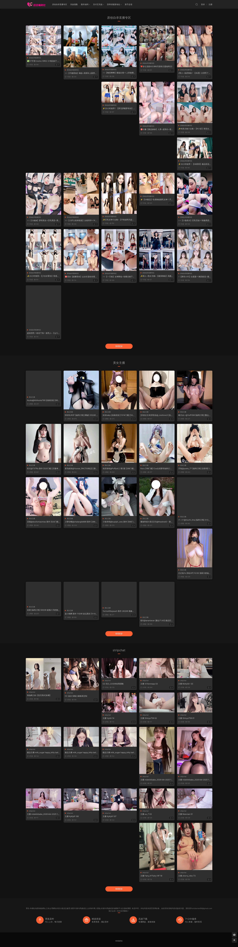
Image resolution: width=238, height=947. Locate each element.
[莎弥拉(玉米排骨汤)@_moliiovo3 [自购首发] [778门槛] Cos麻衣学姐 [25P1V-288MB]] (157, 390)
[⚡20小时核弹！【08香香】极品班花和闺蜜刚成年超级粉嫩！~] (194, 147)
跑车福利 (84, 4)
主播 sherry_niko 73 (187, 876)
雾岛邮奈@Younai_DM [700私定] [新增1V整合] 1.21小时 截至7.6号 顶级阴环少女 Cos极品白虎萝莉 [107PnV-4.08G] (81, 468)
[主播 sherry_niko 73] (194, 846)
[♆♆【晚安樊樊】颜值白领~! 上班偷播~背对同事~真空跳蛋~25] (119, 46)
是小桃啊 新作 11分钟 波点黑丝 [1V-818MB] (81, 614)
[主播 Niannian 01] (194, 798)
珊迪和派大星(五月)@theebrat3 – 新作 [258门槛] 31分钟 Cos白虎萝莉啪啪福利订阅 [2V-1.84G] (156, 522)
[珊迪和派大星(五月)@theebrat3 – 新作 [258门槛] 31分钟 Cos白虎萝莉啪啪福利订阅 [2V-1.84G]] (157, 496)
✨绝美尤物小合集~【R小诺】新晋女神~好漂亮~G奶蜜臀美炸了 (194, 129)
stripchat (32, 692)
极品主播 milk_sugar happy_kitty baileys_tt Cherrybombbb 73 (43, 752)
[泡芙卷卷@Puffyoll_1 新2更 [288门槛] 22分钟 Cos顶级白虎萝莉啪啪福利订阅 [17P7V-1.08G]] (119, 443)
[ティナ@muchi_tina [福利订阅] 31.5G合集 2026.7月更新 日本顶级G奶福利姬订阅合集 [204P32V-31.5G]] (194, 495)
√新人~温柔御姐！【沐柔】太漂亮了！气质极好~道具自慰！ (194, 73)
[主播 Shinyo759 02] (157, 702)
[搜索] (196, 4)
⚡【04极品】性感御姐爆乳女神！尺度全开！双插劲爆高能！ (156, 199)
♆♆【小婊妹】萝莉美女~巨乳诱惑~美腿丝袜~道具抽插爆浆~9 (42, 220)
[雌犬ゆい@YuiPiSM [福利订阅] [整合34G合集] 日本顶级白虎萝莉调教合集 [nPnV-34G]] (194, 390)
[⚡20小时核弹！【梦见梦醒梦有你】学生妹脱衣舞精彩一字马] (119, 92)
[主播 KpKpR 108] (81, 799)
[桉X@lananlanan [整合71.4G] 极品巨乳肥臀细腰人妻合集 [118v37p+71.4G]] (157, 598)
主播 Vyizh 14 (108, 718)
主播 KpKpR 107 (109, 816)
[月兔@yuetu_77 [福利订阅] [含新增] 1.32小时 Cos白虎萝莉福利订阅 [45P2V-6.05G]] (194, 443)
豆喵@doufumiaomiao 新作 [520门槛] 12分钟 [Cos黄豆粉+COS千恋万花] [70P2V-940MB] (43, 522)
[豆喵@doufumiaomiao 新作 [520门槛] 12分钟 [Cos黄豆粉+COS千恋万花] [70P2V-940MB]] (43, 496)
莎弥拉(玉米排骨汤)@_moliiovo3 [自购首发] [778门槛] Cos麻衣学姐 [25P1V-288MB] (156, 415)
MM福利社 (119, 941)
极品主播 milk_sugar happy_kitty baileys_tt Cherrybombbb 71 (119, 752)
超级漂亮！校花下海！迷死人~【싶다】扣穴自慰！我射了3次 (43, 333)
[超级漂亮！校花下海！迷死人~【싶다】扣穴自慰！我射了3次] (43, 306)
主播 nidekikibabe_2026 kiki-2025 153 (43, 814)
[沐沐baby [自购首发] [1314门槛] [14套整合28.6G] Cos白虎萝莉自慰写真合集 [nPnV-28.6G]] (119, 390)
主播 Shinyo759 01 (186, 718)
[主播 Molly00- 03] (194, 668)
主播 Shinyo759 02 (148, 718)
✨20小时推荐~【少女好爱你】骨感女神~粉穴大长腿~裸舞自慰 (43, 276)
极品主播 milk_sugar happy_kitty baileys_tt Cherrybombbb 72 (81, 752)
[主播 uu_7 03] (157, 798)
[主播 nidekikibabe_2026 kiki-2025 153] (43, 798)
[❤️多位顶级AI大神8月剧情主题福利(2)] (157, 43)
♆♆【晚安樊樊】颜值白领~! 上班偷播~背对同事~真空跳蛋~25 (119, 73)
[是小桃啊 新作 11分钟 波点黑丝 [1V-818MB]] (81, 595)
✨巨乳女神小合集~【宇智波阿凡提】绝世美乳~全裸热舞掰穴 (118, 219)
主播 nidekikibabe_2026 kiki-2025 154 (194, 780)
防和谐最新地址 (113, 4)
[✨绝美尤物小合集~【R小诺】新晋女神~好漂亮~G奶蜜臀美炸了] (194, 102)
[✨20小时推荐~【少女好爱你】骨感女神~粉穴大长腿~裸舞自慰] (43, 249)
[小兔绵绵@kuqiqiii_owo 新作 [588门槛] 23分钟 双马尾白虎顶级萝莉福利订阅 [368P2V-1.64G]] (119, 496)
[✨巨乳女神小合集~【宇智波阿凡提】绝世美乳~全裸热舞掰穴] (119, 193)
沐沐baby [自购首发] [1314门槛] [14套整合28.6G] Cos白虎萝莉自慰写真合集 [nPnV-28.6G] (119, 415)
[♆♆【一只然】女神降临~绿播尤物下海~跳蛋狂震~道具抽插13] (119, 250)
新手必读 (128, 4)
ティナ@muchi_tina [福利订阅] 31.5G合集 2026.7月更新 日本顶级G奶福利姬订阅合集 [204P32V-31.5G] (194, 520)
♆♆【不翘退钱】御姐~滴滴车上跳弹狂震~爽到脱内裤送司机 (81, 73)
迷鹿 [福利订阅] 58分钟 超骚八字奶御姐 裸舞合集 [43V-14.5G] (43, 610)
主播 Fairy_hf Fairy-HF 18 (151, 876)
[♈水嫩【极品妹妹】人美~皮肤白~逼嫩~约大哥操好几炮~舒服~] (157, 103)
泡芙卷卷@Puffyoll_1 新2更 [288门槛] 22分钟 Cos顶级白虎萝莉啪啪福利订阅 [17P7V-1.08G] (119, 468)
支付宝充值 (97, 4)
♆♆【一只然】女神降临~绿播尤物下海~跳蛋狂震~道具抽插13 (118, 276)
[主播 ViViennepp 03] (157, 668)
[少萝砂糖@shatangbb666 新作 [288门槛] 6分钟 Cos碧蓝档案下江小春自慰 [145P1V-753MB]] (81, 496)
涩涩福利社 (36, 4)
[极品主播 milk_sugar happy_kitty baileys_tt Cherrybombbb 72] (81, 737)
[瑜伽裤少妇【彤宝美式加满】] (43, 674)
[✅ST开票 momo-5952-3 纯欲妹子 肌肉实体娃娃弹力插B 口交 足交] (43, 40)
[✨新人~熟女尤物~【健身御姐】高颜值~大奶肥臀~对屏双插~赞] (157, 249)
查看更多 (119, 346)
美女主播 (32, 397)
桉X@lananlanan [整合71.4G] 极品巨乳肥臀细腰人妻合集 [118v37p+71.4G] (156, 620)
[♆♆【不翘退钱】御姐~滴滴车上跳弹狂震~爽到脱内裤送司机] (81, 46)
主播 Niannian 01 (185, 814)
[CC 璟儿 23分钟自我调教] (119, 668)
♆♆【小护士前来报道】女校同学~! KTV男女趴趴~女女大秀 (81, 220)
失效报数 (74, 4)
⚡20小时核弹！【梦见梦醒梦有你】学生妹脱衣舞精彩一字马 (119, 108)
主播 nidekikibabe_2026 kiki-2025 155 (156, 780)
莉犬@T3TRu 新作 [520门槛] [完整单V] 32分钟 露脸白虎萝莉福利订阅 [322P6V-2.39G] (43, 468)
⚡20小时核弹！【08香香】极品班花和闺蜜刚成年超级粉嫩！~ (194, 164)
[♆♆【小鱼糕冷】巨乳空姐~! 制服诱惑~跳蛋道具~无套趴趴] (194, 194)
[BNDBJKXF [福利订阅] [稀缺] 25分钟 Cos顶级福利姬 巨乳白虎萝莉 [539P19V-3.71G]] (81, 390)
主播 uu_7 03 (146, 814)
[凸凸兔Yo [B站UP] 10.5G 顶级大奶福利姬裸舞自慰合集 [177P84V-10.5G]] (194, 548)
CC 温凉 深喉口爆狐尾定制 (76, 696)
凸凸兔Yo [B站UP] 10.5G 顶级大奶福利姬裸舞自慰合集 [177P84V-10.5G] (194, 573)
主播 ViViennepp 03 (149, 684)
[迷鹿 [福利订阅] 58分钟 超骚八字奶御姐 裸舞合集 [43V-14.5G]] (43, 593)
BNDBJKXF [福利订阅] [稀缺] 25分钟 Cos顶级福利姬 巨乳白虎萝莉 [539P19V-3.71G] (81, 415)
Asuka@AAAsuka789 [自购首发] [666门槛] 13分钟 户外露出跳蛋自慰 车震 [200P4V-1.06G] (43, 400)
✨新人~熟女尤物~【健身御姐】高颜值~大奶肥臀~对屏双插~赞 (156, 276)
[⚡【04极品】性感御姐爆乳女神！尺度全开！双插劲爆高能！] (157, 183)
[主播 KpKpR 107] (119, 799)
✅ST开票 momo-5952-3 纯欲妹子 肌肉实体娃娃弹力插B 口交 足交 (43, 61)
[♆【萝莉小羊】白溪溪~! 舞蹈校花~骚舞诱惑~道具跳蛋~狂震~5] (194, 250)
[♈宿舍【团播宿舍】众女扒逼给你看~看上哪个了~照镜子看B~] (81, 250)
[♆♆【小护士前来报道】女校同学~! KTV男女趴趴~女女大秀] (81, 194)
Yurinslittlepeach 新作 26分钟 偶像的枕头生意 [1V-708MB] (118, 611)
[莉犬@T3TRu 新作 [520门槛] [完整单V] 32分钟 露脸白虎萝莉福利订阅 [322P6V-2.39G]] (43, 443)
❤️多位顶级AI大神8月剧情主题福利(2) (156, 66)
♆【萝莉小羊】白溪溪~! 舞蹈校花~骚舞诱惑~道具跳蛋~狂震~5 (194, 276)
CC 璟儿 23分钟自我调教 (113, 684)
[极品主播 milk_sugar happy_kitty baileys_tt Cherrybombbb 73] (43, 737)
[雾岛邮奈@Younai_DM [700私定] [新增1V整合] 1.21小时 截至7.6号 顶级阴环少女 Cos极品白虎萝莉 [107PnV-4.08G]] (81, 443)
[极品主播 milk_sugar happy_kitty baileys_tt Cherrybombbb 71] (119, 737)
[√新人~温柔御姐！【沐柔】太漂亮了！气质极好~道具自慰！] (194, 46)
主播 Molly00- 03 (185, 684)
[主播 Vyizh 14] (119, 702)
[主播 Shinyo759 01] (194, 702)
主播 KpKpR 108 (72, 816)
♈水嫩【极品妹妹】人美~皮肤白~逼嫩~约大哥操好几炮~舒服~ (156, 129)
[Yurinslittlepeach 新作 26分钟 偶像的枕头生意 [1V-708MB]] (119, 593)
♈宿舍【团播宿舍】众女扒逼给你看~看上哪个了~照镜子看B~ (80, 276)
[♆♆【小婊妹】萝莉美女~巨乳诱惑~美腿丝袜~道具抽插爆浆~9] (43, 194)
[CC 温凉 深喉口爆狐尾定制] (81, 674)
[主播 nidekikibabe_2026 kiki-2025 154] (194, 750)
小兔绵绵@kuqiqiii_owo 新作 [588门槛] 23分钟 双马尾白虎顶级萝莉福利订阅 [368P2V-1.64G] (118, 522)
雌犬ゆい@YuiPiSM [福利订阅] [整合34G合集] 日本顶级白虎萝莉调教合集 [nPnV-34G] (194, 415)
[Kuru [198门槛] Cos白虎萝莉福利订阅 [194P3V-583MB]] (157, 443)
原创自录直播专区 (59, 4)
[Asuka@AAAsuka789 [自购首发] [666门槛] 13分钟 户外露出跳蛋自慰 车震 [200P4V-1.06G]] (43, 383)
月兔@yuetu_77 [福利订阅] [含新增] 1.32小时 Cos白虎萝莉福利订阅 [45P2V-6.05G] (194, 468)
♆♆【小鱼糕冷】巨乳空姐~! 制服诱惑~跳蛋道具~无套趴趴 (194, 220)
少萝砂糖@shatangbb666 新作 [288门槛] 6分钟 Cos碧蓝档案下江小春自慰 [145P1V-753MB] (81, 522)
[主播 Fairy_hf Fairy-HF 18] (157, 846)
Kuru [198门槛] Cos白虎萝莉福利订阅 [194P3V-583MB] (156, 468)
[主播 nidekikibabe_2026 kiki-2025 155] (157, 750)
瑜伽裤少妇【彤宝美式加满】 (39, 695)
